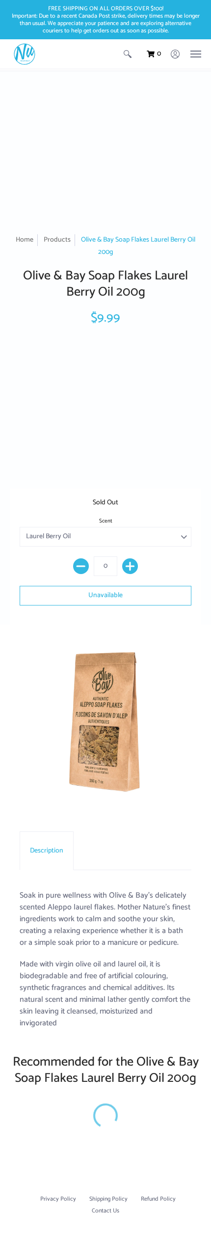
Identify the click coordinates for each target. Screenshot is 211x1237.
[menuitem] (127, 54)
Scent (105, 521)
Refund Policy (158, 1199)
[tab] (47, 851)
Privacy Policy (58, 1199)
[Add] (130, 566)
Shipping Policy (108, 1199)
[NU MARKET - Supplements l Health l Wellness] (24, 54)
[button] (127, 54)
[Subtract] (81, 566)
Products (57, 240)
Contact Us (105, 1210)
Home (24, 240)
